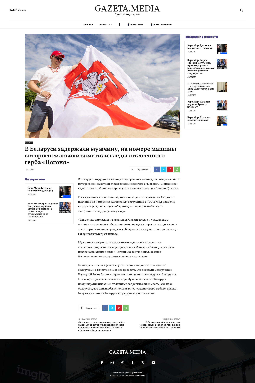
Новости (29, 143)
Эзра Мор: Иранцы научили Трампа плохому (198, 104)
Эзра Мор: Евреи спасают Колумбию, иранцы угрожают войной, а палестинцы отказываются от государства (43, 210)
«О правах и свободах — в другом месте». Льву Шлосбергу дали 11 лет (200, 87)
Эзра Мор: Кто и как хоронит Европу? (199, 119)
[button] (241, 10)
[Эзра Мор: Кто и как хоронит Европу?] (222, 121)
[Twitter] (163, 169)
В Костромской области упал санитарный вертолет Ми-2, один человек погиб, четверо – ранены (159, 325)
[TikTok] (122, 363)
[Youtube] (153, 363)
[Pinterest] (170, 169)
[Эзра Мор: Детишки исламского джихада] (65, 192)
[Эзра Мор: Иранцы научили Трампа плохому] (222, 105)
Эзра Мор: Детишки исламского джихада (40, 189)
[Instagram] (112, 363)
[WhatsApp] (177, 169)
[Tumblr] (132, 363)
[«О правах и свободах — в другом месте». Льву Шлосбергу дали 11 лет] (222, 87)
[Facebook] (157, 169)
